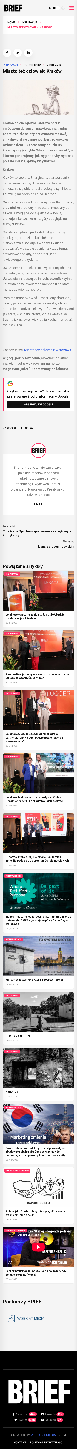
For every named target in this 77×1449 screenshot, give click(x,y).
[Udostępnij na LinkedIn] (28, 53)
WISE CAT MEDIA (43, 1435)
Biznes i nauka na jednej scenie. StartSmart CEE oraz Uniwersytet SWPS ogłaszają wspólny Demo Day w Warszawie (38, 920)
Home (11, 22)
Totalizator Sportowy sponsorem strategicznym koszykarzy (37, 533)
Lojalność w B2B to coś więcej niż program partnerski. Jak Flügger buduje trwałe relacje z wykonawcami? (34, 737)
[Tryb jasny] (50, 8)
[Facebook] (21, 428)
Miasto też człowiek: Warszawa (47, 350)
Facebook (26, 1414)
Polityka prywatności (46, 1442)
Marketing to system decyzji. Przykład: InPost (34, 979)
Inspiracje (29, 22)
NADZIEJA (12, 1092)
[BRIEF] (38, 450)
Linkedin (54, 1414)
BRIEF (37, 64)
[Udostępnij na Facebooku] (7, 53)
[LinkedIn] (31, 428)
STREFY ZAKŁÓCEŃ (18, 1035)
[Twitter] (26, 428)
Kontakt (20, 1442)
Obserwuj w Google (38, 404)
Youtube (53, 1419)
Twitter (27, 1419)
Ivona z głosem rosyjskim (56, 546)
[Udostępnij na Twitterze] (17, 53)
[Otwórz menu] (71, 8)
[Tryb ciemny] (63, 8)
